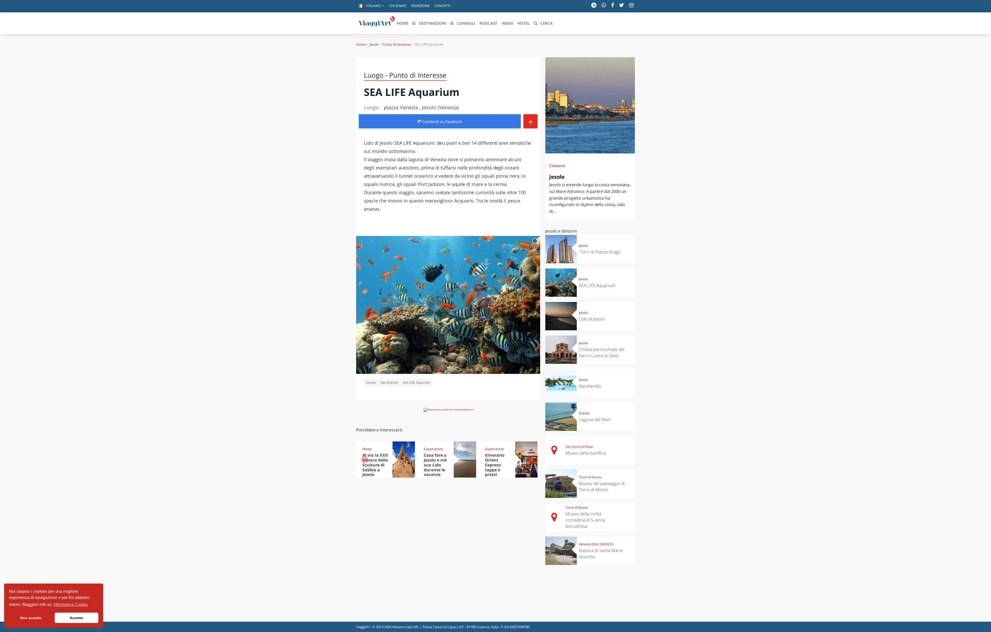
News (367, 448)
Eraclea (584, 413)
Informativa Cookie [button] (70, 604)
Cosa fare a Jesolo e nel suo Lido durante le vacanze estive (435, 467)
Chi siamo (397, 5)
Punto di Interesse (396, 44)
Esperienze (433, 448)
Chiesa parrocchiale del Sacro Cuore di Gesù (602, 352)
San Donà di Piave (579, 446)
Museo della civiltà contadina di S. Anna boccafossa (585, 520)
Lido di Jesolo (592, 319)
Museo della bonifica (585, 453)
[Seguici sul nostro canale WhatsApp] (603, 5)
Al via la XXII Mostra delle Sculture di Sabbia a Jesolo (375, 465)
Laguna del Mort (595, 419)
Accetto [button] (76, 618)
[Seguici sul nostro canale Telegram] (594, 5)
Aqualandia (590, 386)
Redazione (420, 5)
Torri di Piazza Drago (600, 252)
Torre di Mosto (590, 477)
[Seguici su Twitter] (621, 5)
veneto (371, 382)
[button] (371, 6)
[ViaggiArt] (377, 22)
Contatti (442, 5)
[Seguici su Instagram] (631, 5)
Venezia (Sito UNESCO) (596, 544)
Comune (557, 165)
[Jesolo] (590, 105)
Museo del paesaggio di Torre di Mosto (602, 486)
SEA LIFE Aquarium (416, 382)
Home (361, 44)
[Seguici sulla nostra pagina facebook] (612, 5)
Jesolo (374, 44)
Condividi (441, 121)
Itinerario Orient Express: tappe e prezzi (495, 465)
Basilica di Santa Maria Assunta (601, 553)
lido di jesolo (389, 382)
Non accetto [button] (31, 618)
